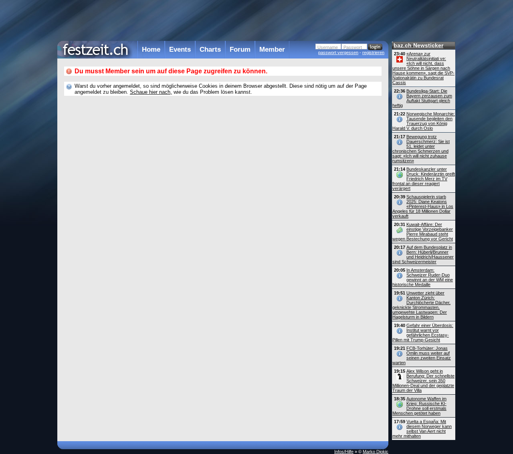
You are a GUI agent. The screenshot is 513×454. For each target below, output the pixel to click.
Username (327, 47)
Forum (240, 49)
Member (272, 49)
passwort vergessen (338, 52)
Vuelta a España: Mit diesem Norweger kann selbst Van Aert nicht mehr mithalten (422, 428)
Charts (210, 49)
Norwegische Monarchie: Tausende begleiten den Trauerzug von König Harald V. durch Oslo (423, 121)
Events (180, 49)
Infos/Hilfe (343, 451)
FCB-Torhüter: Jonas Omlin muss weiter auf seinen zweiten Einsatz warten (421, 355)
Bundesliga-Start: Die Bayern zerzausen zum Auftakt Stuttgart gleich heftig (422, 98)
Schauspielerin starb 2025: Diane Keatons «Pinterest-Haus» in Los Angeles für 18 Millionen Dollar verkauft (422, 206)
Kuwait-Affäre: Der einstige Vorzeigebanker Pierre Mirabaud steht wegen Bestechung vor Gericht (422, 231)
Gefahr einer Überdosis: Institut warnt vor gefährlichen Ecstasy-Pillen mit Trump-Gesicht (422, 332)
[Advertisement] (223, 20)
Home (151, 49)
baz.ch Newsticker (418, 45)
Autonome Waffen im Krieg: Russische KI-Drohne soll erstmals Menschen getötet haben (419, 406)
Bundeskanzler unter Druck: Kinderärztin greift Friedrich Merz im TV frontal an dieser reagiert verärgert (423, 179)
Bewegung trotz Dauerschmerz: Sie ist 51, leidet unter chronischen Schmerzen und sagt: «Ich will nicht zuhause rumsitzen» (421, 148)
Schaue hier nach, (151, 92)
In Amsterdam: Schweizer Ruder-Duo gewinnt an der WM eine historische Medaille (422, 277)
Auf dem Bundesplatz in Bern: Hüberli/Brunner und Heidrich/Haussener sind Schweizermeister (423, 254)
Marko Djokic (375, 451)
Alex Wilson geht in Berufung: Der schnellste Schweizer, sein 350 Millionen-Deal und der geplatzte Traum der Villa (423, 381)
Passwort (352, 47)
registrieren (373, 52)
